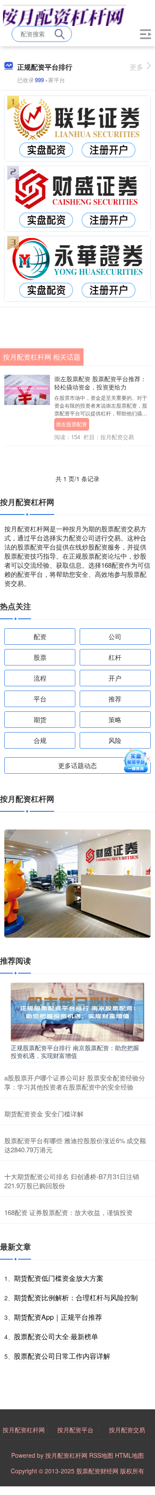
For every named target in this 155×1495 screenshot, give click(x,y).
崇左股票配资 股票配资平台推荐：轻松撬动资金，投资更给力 (100, 382)
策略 (114, 719)
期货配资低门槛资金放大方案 (58, 1278)
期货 (40, 719)
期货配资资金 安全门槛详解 (44, 1113)
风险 (114, 740)
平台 (40, 698)
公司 (114, 636)
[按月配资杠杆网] (64, 14)
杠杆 (114, 657)
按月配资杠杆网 (24, 1429)
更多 (136, 67)
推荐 (114, 698)
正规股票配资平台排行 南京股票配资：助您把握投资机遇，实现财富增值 (75, 1051)
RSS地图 (101, 1455)
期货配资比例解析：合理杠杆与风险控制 (76, 1297)
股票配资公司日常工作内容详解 (62, 1356)
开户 (114, 677)
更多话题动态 (77, 765)
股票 (40, 657)
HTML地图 (129, 1455)
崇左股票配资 (71, 424)
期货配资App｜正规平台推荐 (58, 1317)
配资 (40, 636)
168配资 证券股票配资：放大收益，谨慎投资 (68, 1212)
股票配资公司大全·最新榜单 (56, 1336)
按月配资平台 (75, 1429)
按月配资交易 (127, 1429)
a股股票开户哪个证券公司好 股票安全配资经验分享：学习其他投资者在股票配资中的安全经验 (74, 1082)
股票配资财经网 (97, 1470)
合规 (40, 740)
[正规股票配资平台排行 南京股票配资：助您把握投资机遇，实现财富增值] (77, 1011)
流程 (40, 677)
